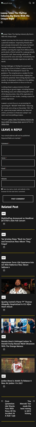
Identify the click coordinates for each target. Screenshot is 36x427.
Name (4, 158)
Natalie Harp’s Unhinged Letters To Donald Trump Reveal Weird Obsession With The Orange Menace (18, 343)
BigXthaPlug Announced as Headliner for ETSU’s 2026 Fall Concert (17, 219)
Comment (5, 143)
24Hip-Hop (5, 124)
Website (4, 179)
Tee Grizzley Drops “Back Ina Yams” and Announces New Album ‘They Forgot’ (16, 241)
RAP (3, 213)
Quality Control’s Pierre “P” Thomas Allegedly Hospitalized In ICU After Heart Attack (16, 304)
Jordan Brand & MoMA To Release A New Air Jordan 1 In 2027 (16, 381)
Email (3, 168)
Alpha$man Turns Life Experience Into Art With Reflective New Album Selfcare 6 (17, 264)
